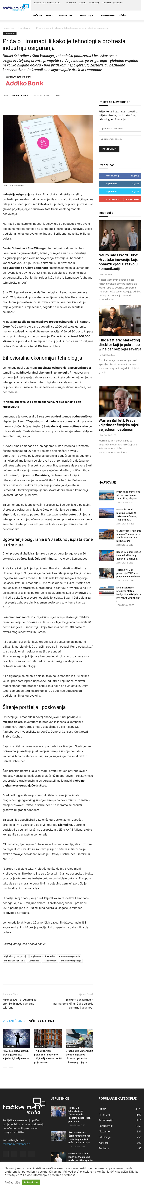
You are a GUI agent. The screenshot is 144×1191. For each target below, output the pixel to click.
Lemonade (34, 960)
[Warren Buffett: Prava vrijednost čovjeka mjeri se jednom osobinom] (120, 401)
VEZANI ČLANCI (14, 1021)
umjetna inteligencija (71, 960)
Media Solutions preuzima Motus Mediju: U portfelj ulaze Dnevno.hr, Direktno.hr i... (128, 594)
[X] (129, 8)
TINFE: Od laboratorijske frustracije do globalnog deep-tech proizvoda (79, 1115)
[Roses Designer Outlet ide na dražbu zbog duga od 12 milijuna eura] (106, 555)
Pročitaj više (12, 1182)
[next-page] (11, 1069)
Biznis (49, 15)
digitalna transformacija (43, 956)
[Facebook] (117, 8)
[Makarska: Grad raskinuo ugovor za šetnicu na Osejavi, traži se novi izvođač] (106, 513)
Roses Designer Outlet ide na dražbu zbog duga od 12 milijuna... (128, 555)
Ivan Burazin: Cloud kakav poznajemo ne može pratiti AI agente (80, 1157)
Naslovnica (8, 27)
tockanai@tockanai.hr (16, 1144)
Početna (38, 15)
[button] (136, 15)
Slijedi (135, 183)
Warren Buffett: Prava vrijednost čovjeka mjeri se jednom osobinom (119, 425)
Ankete (82, 2)
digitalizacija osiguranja (15, 956)
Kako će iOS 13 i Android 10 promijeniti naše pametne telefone (20, 1003)
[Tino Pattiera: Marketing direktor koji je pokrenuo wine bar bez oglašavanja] (120, 320)
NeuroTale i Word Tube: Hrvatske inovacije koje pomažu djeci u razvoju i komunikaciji (119, 262)
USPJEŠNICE (60, 1098)
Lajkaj (135, 175)
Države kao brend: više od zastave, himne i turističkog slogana (128, 495)
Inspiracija (106, 213)
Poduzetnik (65, 15)
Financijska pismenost (112, 2)
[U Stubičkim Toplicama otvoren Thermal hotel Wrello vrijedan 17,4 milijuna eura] (106, 534)
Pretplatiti (132, 199)
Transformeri (107, 15)
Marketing (94, 2)
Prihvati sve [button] (31, 1182)
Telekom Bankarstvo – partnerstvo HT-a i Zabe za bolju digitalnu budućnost (73, 1003)
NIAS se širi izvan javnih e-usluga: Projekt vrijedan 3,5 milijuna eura (16, 1054)
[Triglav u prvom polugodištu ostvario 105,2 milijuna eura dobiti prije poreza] (48, 1038)
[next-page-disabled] (107, 469)
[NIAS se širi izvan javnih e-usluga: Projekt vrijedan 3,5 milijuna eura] (16, 1038)
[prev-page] (5, 1069)
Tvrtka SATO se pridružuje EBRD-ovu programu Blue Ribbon (128, 573)
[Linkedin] (123, 8)
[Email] (32, 977)
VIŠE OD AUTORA (41, 1021)
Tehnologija (86, 15)
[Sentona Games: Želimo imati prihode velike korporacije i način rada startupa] (58, 1136)
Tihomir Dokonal (19, 95)
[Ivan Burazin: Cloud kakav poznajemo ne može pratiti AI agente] (58, 1157)
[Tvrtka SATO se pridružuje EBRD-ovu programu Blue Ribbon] (106, 573)
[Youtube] (136, 8)
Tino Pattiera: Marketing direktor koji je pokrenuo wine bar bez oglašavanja (120, 344)
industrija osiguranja (14, 960)
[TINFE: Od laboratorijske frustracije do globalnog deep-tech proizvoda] (58, 1111)
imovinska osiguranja (69, 956)
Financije (39, 1046)
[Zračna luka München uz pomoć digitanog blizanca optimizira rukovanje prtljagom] (79, 1038)
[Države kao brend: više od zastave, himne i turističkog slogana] (106, 495)
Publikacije (71, 2)
